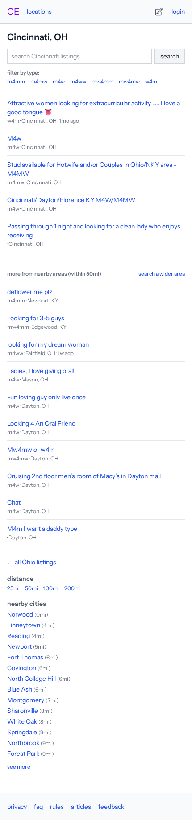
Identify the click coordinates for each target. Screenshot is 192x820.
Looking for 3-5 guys (35, 318)
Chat (14, 502)
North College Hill (31, 679)
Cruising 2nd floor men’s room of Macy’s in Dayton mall (84, 476)
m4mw (38, 81)
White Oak (22, 721)
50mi (31, 588)
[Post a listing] (159, 11)
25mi (13, 588)
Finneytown (23, 625)
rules (57, 807)
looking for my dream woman (48, 344)
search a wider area (161, 273)
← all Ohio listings (31, 562)
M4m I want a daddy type (42, 529)
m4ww (78, 81)
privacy (17, 807)
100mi (51, 588)
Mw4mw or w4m (31, 450)
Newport (19, 646)
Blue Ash (19, 689)
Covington (21, 668)
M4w (14, 138)
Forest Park (23, 754)
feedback (111, 807)
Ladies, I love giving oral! (41, 371)
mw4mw (129, 81)
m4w (59, 81)
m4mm (16, 81)
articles (81, 807)
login (178, 12)
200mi (72, 588)
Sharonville (22, 711)
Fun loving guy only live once (46, 397)
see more (18, 766)
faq (38, 807)
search (169, 56)
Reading (18, 636)
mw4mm (102, 81)
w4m (151, 81)
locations (39, 12)
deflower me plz (29, 292)
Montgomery (25, 700)
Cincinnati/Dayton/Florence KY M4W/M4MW (71, 200)
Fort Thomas (25, 657)
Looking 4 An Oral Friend (41, 423)
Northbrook (23, 743)
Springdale (22, 732)
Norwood (20, 614)
